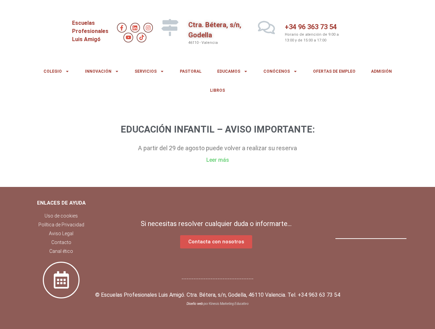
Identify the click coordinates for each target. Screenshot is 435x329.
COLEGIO (53, 71)
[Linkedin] (135, 28)
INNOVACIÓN (98, 71)
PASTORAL (191, 71)
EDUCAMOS (228, 71)
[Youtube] (128, 37)
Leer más (217, 160)
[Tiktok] (141, 37)
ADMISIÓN (381, 71)
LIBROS (217, 90)
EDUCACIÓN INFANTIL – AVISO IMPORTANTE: (218, 129)
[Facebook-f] (122, 28)
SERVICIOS (146, 71)
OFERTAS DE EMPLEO (334, 71)
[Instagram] (148, 28)
